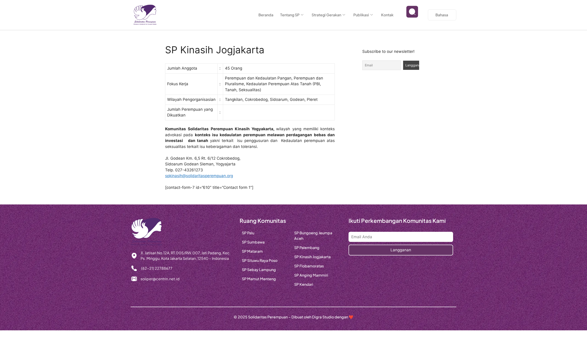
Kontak (387, 14)
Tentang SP (289, 14)
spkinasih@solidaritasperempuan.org (199, 175)
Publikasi (361, 14)
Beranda (265, 14)
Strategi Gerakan (326, 14)
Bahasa (441, 14)
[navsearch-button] (412, 15)
